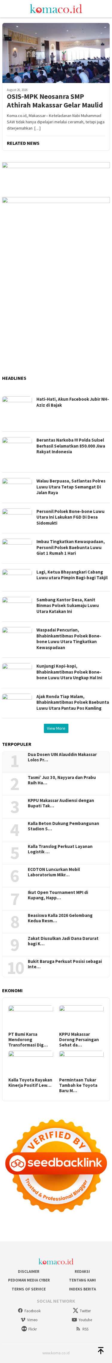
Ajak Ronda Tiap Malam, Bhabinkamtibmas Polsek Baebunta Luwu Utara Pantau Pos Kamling (72, 702)
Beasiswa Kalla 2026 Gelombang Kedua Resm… (60, 918)
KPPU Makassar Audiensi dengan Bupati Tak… (61, 803)
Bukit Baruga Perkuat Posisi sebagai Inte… (65, 964)
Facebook (32, 1310)
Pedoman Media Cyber (28, 1280)
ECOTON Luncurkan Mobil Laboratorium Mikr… (54, 872)
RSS (85, 1329)
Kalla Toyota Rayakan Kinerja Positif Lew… (30, 1082)
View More (56, 728)
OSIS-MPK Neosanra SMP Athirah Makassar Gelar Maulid (56, 101)
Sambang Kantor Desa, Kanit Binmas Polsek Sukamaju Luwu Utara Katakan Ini (67, 605)
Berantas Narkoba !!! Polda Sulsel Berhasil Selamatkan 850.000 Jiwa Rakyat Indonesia (70, 445)
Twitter (85, 1310)
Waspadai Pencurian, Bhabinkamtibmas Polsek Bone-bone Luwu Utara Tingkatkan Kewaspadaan (68, 638)
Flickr (32, 1329)
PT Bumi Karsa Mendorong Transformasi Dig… (28, 1040)
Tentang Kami (82, 1280)
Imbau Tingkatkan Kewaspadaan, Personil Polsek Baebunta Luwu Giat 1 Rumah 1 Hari (70, 547)
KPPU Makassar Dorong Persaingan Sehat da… (79, 1040)
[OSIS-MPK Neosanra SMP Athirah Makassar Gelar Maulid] (56, 53)
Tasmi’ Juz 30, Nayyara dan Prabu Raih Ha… (62, 780)
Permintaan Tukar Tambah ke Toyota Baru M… (78, 1085)
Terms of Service (29, 1289)
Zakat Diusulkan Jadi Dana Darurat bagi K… (63, 941)
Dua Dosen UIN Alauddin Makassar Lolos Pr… (62, 757)
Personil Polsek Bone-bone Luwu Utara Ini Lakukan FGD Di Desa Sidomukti (70, 517)
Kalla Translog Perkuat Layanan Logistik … (60, 849)
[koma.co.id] (56, 8)
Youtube (85, 1319)
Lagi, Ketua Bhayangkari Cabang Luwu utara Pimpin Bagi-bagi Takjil (72, 575)
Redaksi (82, 1271)
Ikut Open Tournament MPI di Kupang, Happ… (58, 895)
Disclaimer (28, 1271)
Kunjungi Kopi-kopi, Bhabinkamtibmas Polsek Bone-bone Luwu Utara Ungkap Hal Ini (69, 671)
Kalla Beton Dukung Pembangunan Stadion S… (63, 826)
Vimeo (32, 1319)
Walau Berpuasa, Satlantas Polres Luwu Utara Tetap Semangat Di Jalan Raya (70, 486)
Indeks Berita (82, 1289)
